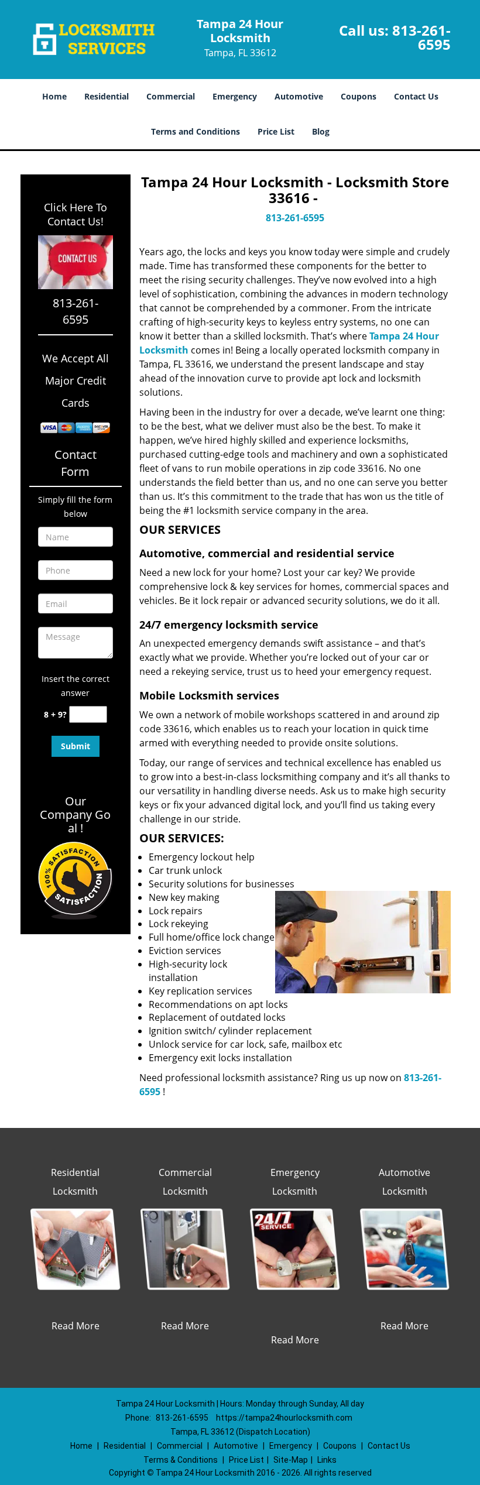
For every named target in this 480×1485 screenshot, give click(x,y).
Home (54, 96)
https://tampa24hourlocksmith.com (284, 1417)
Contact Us (416, 96)
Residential (106, 96)
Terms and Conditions (195, 131)
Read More (76, 1325)
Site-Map (290, 1460)
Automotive (299, 96)
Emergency (234, 96)
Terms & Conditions (180, 1460)
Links (327, 1460)
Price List (276, 131)
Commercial (170, 96)
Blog (321, 131)
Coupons (358, 96)
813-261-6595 (421, 37)
